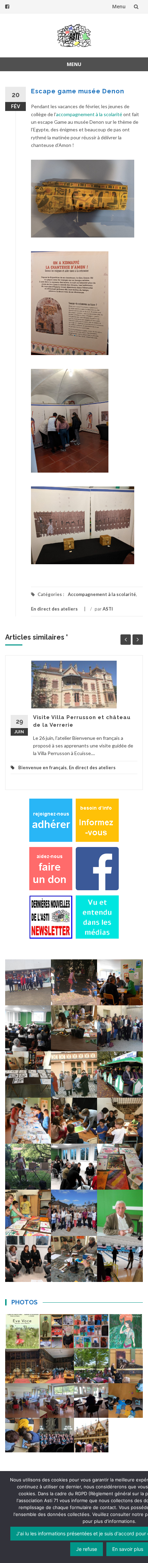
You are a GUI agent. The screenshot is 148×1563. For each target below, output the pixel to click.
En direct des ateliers (54, 609)
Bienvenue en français (42, 767)
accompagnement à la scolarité (89, 114)
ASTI (108, 609)
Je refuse (86, 1549)
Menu (119, 6)
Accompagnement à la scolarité (102, 594)
